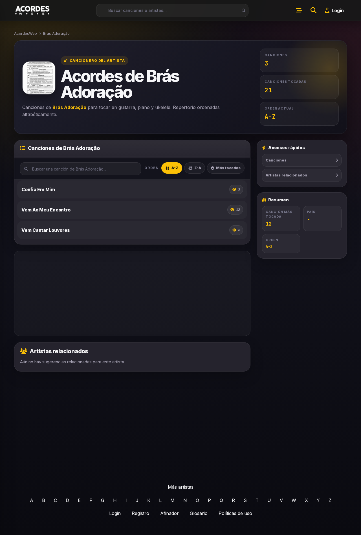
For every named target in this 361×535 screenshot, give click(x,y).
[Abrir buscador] (313, 10)
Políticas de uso (235, 513)
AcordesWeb (25, 33)
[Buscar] (241, 10)
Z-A (197, 167)
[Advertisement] (132, 293)
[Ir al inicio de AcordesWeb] (32, 10)
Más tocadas (228, 167)
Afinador (169, 513)
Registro (140, 513)
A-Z (174, 167)
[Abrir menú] (299, 10)
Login (115, 513)
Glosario (199, 513)
